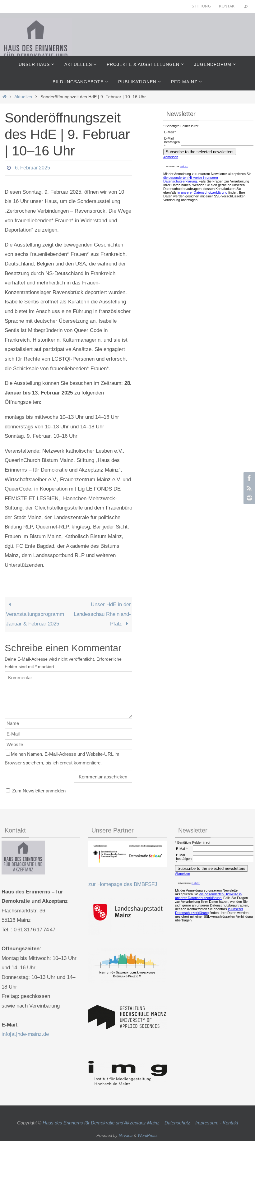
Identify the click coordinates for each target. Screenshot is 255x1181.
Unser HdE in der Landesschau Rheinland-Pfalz (102, 612)
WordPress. (148, 1133)
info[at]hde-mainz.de (25, 1033)
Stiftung (201, 6)
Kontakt (228, 6)
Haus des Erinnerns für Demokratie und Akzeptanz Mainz (102, 1121)
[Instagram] (248, 498)
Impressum (207, 1121)
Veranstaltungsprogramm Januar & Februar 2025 (35, 617)
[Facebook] (248, 478)
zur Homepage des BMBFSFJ (122, 882)
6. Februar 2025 (32, 166)
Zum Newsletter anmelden (38, 789)
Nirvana (125, 1133)
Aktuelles (23, 97)
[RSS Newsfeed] (248, 488)
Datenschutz (177, 1121)
